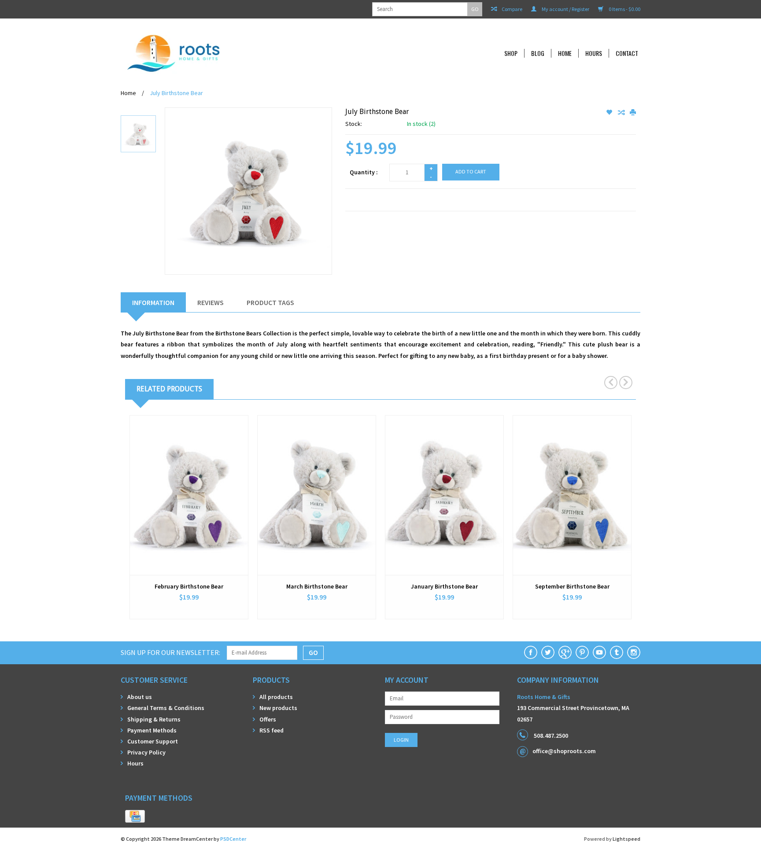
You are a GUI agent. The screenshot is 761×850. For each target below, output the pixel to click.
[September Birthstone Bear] (572, 495)
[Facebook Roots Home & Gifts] (530, 652)
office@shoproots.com (564, 751)
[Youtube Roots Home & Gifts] (599, 652)
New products (278, 708)
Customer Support (152, 741)
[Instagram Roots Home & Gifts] (633, 652)
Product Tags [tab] (270, 302)
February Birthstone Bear (189, 586)
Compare (511, 9)
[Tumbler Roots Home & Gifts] (616, 652)
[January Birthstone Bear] (444, 495)
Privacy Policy (146, 752)
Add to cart (470, 171)
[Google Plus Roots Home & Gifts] (565, 652)
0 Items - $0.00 (624, 9)
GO (475, 9)
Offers (267, 719)
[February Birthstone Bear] (189, 495)
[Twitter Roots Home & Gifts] (547, 652)
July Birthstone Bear (176, 93)
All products (276, 697)
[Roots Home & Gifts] (232, 53)
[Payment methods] (135, 816)
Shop (510, 53)
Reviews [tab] (210, 302)
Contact (627, 53)
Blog (537, 53)
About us (139, 697)
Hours (593, 53)
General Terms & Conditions (165, 708)
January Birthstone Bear (444, 586)
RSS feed (271, 730)
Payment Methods (152, 730)
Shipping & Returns (154, 719)
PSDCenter (233, 838)
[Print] (633, 113)
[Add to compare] (621, 113)
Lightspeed (626, 838)
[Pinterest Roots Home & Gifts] (582, 652)
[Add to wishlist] (609, 113)
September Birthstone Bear (572, 586)
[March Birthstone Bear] (317, 495)
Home (565, 53)
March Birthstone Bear (316, 586)
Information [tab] (153, 302)
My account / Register (565, 9)
